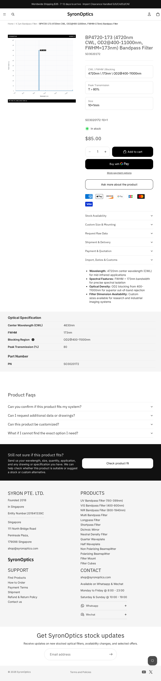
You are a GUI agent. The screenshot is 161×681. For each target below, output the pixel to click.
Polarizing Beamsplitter (95, 553)
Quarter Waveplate (92, 539)
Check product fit (117, 463)
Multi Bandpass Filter (93, 515)
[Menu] (4, 14)
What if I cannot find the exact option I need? (43, 433)
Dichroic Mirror (89, 529)
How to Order (16, 582)
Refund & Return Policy (22, 597)
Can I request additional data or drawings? (41, 415)
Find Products (17, 577)
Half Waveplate (90, 544)
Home (11, 24)
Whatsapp (92, 605)
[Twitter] (150, 672)
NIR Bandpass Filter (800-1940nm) (102, 510)
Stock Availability (95, 215)
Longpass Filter (90, 520)
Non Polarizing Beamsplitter (98, 548)
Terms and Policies (80, 672)
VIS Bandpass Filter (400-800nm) (102, 505)
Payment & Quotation (98, 251)
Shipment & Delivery (98, 242)
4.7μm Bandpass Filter (26, 24)
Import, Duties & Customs (101, 260)
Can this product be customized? (33, 424)
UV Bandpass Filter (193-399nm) (101, 500)
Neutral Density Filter (93, 534)
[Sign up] (111, 654)
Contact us (15, 601)
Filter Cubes (88, 563)
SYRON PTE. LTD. (26, 493)
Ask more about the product (119, 184)
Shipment (14, 592)
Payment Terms (18, 587)
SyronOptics (24, 671)
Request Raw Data (96, 233)
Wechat (90, 614)
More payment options (119, 173)
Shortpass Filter (90, 524)
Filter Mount (88, 558)
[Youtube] (144, 672)
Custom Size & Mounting (100, 224)
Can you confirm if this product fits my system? (44, 406)
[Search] (13, 14)
